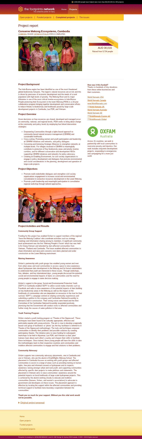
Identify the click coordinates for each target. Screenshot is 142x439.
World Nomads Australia (97, 110)
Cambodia (22, 34)
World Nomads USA (96, 97)
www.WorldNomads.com (97, 103)
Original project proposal (32, 403)
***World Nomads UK (96, 107)
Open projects (26, 17)
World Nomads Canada (97, 100)
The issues (84, 17)
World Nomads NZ (95, 113)
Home (22, 416)
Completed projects (65, 17)
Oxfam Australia (41, 34)
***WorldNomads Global (97, 119)
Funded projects (44, 17)
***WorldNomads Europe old (99, 116)
